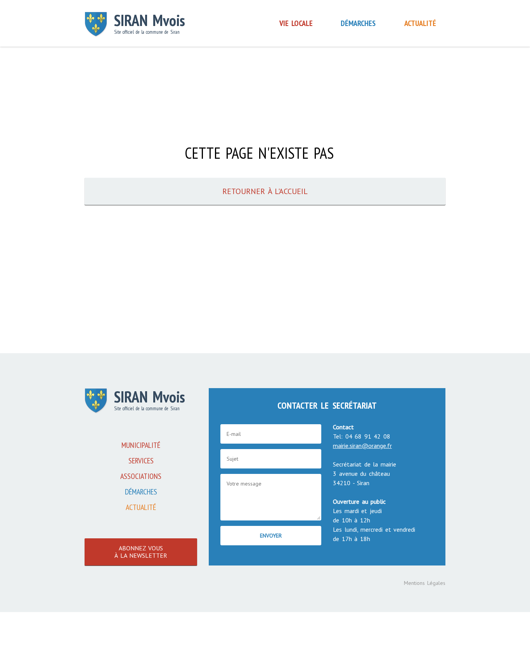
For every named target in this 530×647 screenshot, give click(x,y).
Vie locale (296, 23)
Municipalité (140, 445)
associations (140, 476)
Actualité (420, 23)
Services (141, 461)
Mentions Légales (425, 582)
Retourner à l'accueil (265, 191)
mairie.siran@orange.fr (362, 445)
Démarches (358, 23)
